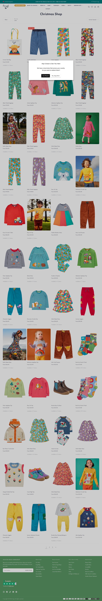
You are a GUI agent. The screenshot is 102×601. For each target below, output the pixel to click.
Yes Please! (45, 76)
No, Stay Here (56, 76)
